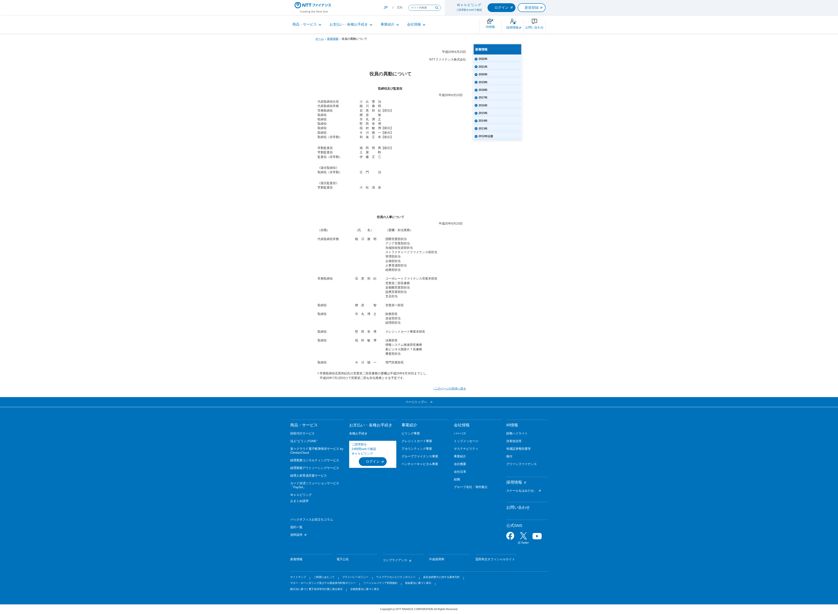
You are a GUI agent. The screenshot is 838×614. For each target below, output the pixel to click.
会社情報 (414, 24)
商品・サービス (304, 24)
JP (386, 7)
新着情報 (332, 38)
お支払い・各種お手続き (349, 24)
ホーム (319, 38)
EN (399, 7)
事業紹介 (388, 24)
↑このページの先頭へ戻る (449, 388)
